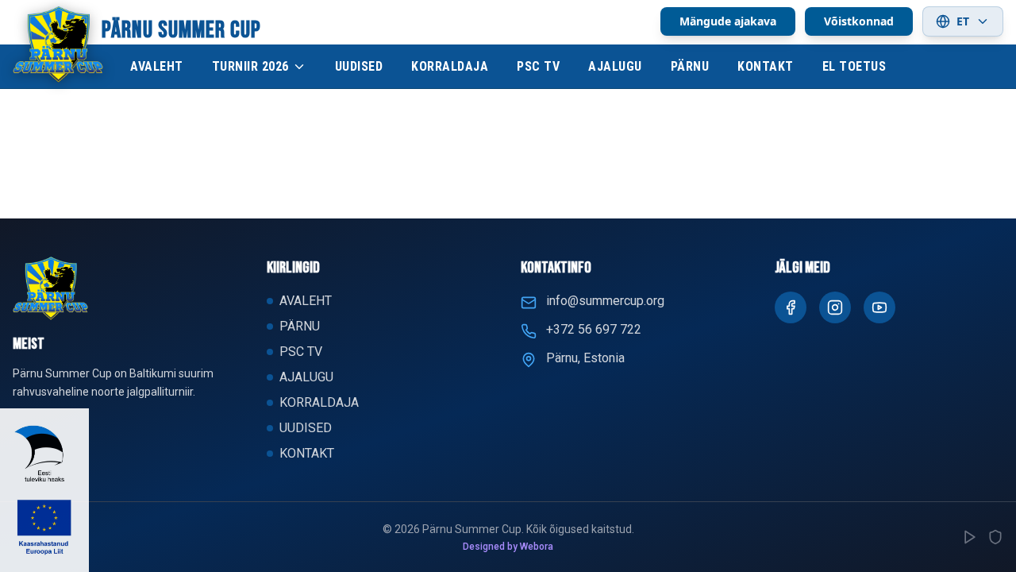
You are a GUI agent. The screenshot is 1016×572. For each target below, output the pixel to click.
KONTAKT (765, 66)
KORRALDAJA (449, 66)
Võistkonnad (859, 21)
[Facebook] (790, 307)
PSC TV (538, 66)
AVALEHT (156, 66)
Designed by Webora (508, 546)
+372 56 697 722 (593, 329)
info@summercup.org (605, 300)
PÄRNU (690, 66)
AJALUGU (615, 66)
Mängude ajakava (727, 21)
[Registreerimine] (970, 537)
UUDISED (359, 66)
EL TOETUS (854, 66)
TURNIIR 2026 (250, 66)
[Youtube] (879, 307)
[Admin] (995, 537)
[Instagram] (835, 307)
